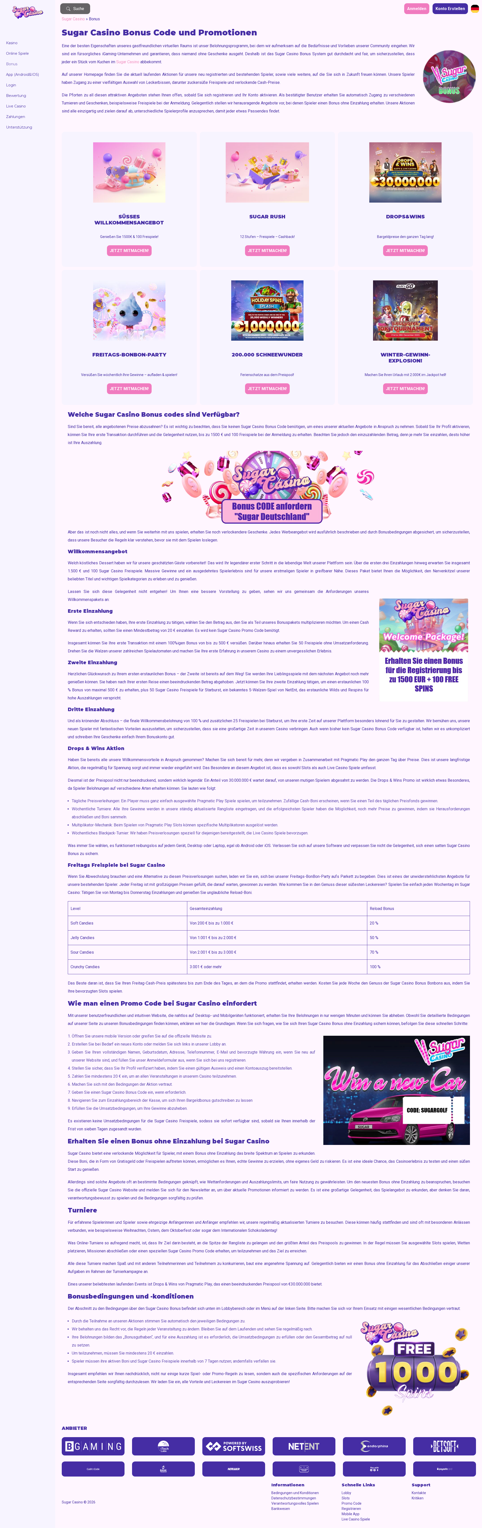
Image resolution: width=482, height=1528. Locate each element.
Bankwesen (280, 1509)
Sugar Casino (73, 19)
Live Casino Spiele (356, 1519)
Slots (346, 1498)
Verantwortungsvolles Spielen (295, 1503)
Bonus (11, 64)
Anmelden (416, 8)
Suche (78, 8)
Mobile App (350, 1514)
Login (11, 85)
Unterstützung (19, 127)
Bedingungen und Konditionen (295, 1493)
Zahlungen (15, 116)
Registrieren (351, 1509)
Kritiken (418, 1498)
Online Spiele (17, 53)
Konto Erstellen (450, 8)
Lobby (346, 1493)
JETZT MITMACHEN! (129, 250)
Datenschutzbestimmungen (293, 1498)
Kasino (12, 43)
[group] (93, 1446)
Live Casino (16, 106)
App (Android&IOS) (22, 74)
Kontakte (419, 1493)
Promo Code (352, 1503)
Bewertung (16, 95)
